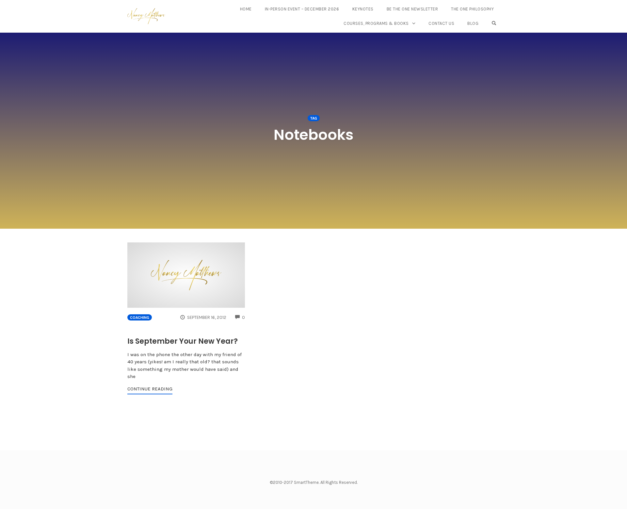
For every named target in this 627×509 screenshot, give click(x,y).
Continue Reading (149, 389)
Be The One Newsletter (412, 9)
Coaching (139, 317)
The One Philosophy (472, 9)
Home (246, 9)
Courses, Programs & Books (376, 23)
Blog (472, 23)
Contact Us (441, 23)
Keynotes (363, 9)
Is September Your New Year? (182, 341)
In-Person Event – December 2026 (302, 9)
